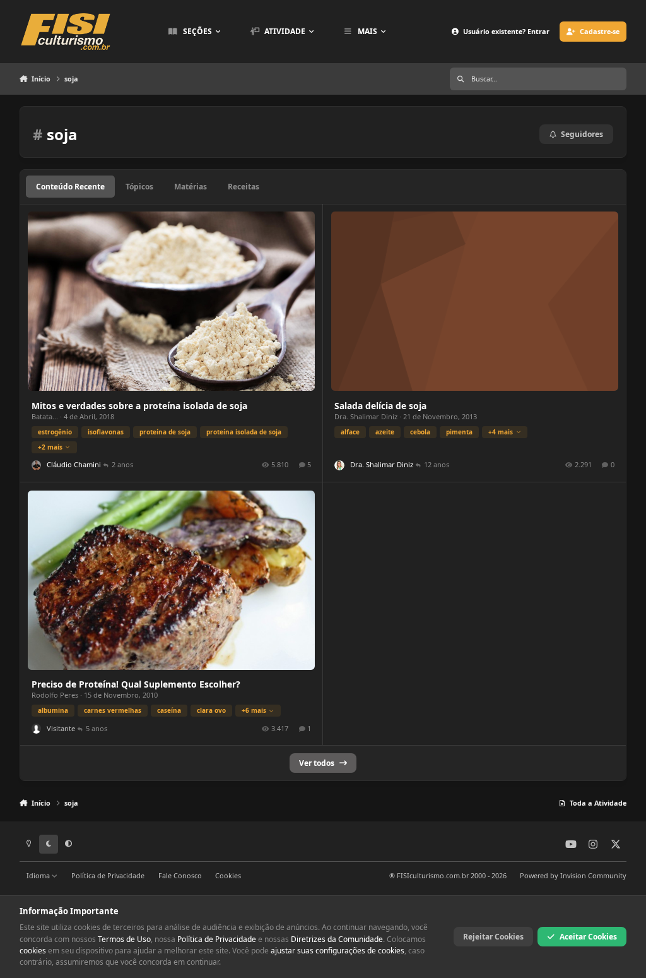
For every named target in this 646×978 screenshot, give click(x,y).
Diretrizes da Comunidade (337, 939)
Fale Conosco (180, 875)
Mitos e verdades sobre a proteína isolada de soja (139, 406)
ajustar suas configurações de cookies (337, 950)
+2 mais (50, 447)
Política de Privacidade (107, 875)
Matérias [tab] (190, 186)
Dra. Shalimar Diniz (365, 416)
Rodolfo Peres (55, 695)
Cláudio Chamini (74, 464)
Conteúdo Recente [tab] (70, 186)
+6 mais (254, 710)
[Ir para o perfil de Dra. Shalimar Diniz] (339, 465)
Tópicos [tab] (139, 186)
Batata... (45, 416)
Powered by (573, 875)
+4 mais (500, 431)
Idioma (39, 875)
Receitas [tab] (243, 186)
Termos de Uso (124, 939)
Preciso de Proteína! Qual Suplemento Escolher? (136, 684)
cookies (33, 950)
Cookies (228, 875)
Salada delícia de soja (380, 406)
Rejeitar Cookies (493, 936)
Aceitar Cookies (588, 936)
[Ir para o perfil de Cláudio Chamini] (36, 465)
